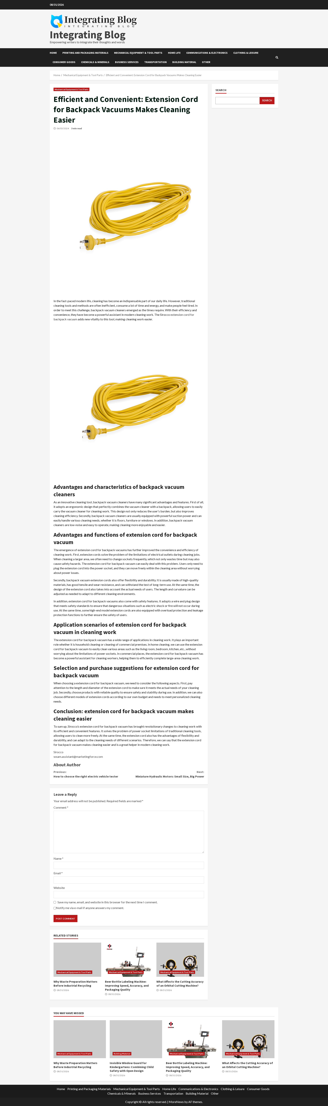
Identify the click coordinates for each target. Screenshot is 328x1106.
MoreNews (176, 1102)
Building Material (184, 62)
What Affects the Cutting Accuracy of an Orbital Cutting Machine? (180, 960)
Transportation (155, 62)
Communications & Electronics (207, 52)
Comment (61, 807)
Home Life (174, 52)
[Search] (277, 57)
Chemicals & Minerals (95, 62)
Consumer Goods (64, 62)
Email (58, 873)
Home (53, 52)
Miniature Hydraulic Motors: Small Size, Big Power (170, 774)
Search (220, 90)
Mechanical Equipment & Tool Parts (138, 52)
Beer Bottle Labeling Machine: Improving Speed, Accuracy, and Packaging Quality (129, 960)
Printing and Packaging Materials (85, 52)
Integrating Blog (87, 34)
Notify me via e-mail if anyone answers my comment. (90, 908)
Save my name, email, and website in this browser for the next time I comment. (108, 902)
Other (206, 62)
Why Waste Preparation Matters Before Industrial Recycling (77, 960)
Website (59, 887)
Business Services (127, 62)
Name (58, 858)
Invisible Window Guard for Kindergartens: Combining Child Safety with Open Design (136, 1039)
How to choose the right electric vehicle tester (86, 774)
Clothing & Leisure (245, 52)
